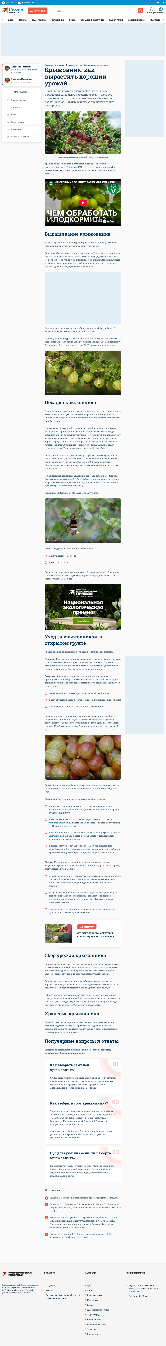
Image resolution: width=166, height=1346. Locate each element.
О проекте (51, 1285)
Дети (10, 20)
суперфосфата (90, 819)
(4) (71, 1004)
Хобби (72, 20)
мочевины (101, 806)
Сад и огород (116, 20)
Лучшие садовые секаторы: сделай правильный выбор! (95, 934)
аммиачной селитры (60, 809)
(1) (53, 173)
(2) (81, 485)
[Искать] (140, 10)
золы (66, 826)
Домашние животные (92, 20)
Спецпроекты (94, 1334)
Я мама (22, 20)
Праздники (58, 20)
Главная (48, 65)
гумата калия (59, 835)
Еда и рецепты (39, 20)
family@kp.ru (142, 1296)
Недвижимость (136, 20)
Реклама (50, 1290)
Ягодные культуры (74, 65)
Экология (91, 1329)
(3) (104, 984)
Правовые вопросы (96, 1324)
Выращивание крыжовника (96, 65)
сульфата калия (57, 822)
